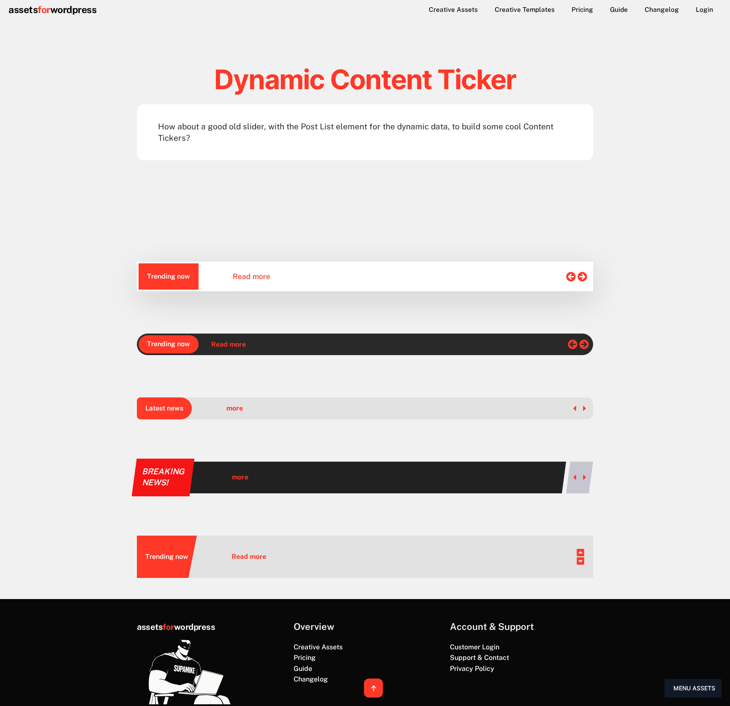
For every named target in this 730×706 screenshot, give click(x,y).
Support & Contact (479, 658)
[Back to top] (373, 688)
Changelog (662, 9)
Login (704, 9)
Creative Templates (525, 9)
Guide (619, 9)
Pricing (582, 9)
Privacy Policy (472, 669)
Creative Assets (453, 9)
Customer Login (474, 647)
